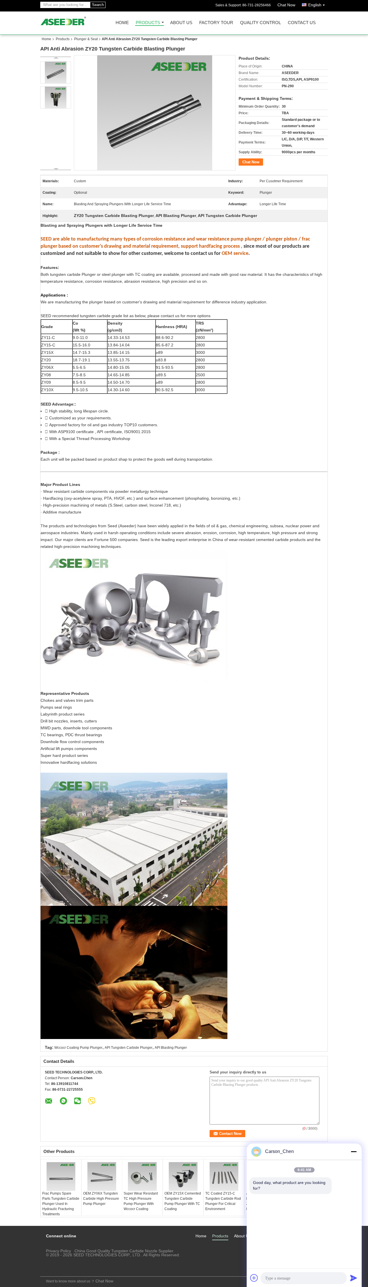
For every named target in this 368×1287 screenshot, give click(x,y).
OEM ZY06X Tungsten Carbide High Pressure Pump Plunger (101, 1198)
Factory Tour (216, 23)
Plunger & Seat (86, 39)
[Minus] (353, 1151)
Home (122, 23)
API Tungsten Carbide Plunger (128, 1048)
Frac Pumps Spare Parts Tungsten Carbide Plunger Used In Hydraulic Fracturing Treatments (60, 1203)
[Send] (353, 1278)
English (314, 5)
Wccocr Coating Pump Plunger (78, 1048)
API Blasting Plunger (171, 1048)
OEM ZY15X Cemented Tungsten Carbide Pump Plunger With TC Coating (182, 1201)
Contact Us (302, 23)
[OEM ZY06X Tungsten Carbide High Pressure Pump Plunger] (102, 1176)
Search (98, 5)
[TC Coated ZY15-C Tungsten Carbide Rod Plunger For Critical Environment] (224, 1176)
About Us (181, 23)
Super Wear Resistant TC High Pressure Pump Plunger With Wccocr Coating (141, 1201)
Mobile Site (54, 1268)
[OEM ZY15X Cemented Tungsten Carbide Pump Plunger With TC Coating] (183, 1176)
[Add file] (254, 1278)
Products (148, 23)
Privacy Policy (58, 1251)
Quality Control (260, 23)
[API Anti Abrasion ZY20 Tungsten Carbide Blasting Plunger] (55, 72)
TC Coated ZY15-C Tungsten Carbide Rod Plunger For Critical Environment (223, 1201)
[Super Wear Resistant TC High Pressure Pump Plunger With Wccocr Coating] (142, 1176)
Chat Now (286, 5)
